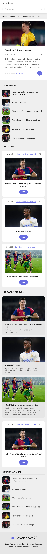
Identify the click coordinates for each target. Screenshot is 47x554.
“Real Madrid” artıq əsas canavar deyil (23, 276)
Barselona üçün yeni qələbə (18, 50)
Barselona (19, 73)
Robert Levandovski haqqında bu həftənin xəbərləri (23, 184)
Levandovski (11, 3)
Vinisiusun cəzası (23, 231)
